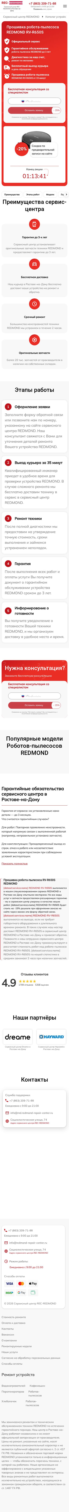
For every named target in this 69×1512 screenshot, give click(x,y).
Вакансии (8, 1334)
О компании (9, 1340)
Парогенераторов (13, 1391)
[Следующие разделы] (66, 194)
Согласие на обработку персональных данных (31, 1357)
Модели (50, 194)
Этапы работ (32, 194)
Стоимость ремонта (14, 1317)
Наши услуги (10, 1352)
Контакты (8, 1328)
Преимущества (12, 194)
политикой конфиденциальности (34, 119)
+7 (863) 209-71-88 (42, 3)
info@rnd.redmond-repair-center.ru (31, 1112)
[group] (18, 1040)
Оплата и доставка (13, 1322)
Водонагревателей (13, 1385)
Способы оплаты (12, 1363)
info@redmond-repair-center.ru (28, 1242)
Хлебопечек (9, 1401)
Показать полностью (15, 863)
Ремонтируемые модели (17, 1346)
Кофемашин (37, 1385)
